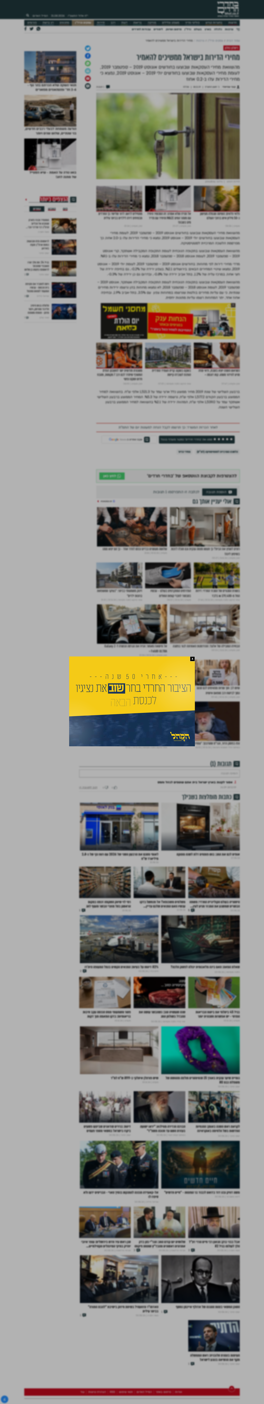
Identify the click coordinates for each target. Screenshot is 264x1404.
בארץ (208, 29)
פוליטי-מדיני (192, 23)
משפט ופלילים (170, 23)
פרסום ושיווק (174, 29)
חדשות (232, 23)
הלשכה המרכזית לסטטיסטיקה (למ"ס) (217, 543)
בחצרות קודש (213, 23)
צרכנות (229, 29)
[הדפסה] (88, 162)
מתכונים (64, 23)
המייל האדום (40, 16)
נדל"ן (187, 29)
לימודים (158, 29)
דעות (124, 23)
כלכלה (218, 29)
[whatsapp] (88, 155)
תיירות (101, 23)
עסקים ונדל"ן (83, 23)
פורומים (32, 23)
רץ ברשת (48, 23)
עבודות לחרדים (141, 29)
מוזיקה (152, 23)
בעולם (198, 29)
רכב (113, 23)
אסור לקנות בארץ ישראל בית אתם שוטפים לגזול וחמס (195, 885)
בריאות (137, 23)
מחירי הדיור (184, 543)
